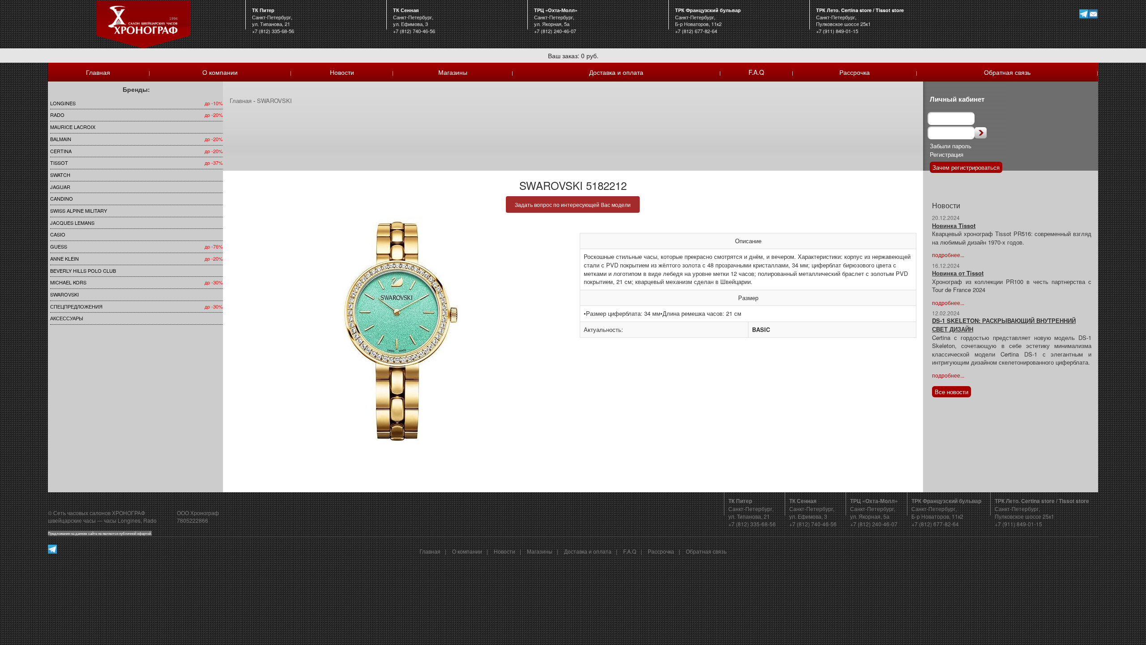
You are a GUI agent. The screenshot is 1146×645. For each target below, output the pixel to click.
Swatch (60, 174)
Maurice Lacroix (72, 126)
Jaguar (60, 186)
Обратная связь (1007, 72)
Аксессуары (66, 318)
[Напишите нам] (1093, 13)
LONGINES (63, 103)
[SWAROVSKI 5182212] (398, 330)
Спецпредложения (76, 306)
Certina (61, 151)
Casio (57, 234)
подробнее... (948, 254)
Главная (98, 72)
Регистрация (946, 154)
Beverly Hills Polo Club (83, 270)
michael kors (68, 282)
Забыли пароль (950, 146)
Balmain (60, 138)
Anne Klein (64, 258)
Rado (57, 114)
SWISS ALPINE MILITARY (78, 210)
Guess (58, 246)
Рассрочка (854, 72)
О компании (220, 72)
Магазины (452, 72)
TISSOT (59, 162)
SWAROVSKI (64, 294)
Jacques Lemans (72, 222)
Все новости (951, 391)
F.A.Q (756, 72)
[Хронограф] (143, 23)
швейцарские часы (72, 520)
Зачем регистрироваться (966, 167)
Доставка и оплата (616, 72)
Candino (61, 198)
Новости (342, 72)
